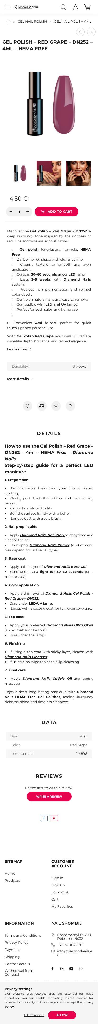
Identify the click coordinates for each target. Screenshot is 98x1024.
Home (10, 873)
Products (12, 881)
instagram (62, 968)
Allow (62, 1015)
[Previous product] (80, 32)
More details (18, 379)
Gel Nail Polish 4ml (72, 21)
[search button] (63, 7)
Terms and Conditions (23, 935)
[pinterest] (54, 818)
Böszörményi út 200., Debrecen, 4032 (74, 937)
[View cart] (87, 7)
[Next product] (91, 32)
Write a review (49, 796)
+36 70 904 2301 (70, 945)
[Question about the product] (70, 406)
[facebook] (44, 818)
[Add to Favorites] (27, 406)
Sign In (57, 878)
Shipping (12, 957)
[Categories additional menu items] (7, 7)
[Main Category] (8, 21)
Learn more (17, 349)
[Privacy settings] (81, 968)
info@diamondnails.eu (74, 953)
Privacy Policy (16, 943)
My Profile (59, 892)
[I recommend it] (56, 406)
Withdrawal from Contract (19, 973)
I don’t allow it (34, 1015)
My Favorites (62, 907)
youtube (71, 968)
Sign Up (58, 885)
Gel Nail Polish (32, 21)
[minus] (10, 211)
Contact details (17, 964)
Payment (12, 950)
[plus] (27, 211)
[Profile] (75, 7)
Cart (55, 899)
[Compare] (42, 406)
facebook (52, 968)
